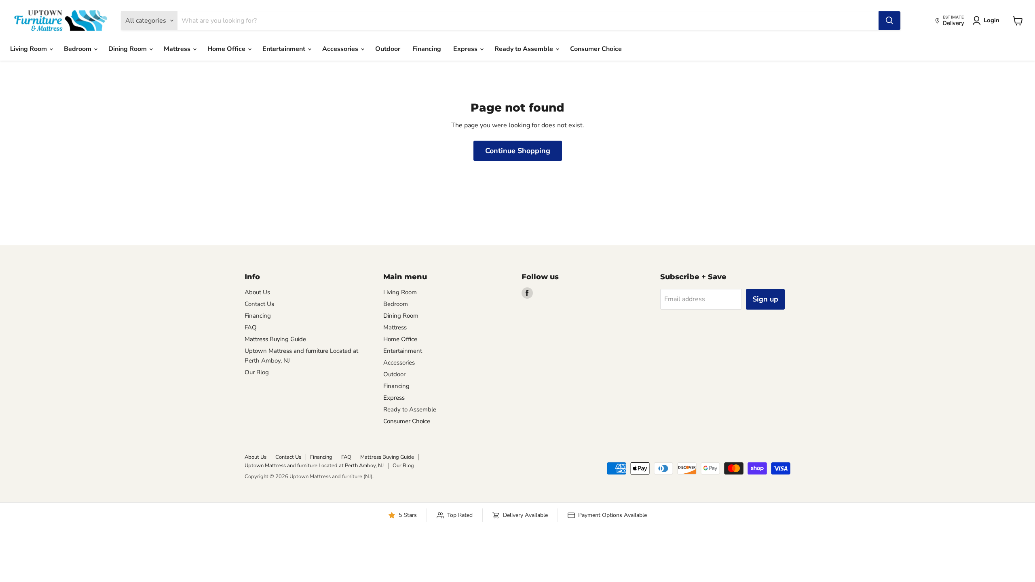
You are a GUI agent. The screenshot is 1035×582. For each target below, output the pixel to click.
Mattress (178, 48)
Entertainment (284, 48)
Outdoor (387, 48)
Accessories (341, 48)
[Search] (889, 20)
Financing (426, 48)
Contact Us (259, 304)
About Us (257, 292)
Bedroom (78, 48)
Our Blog (257, 372)
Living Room (29, 48)
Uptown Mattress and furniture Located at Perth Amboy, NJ (314, 465)
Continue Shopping (517, 151)
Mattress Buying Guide (275, 339)
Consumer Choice (596, 48)
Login (991, 20)
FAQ (251, 327)
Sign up (765, 299)
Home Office (227, 48)
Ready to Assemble (524, 48)
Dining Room (128, 48)
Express (466, 48)
